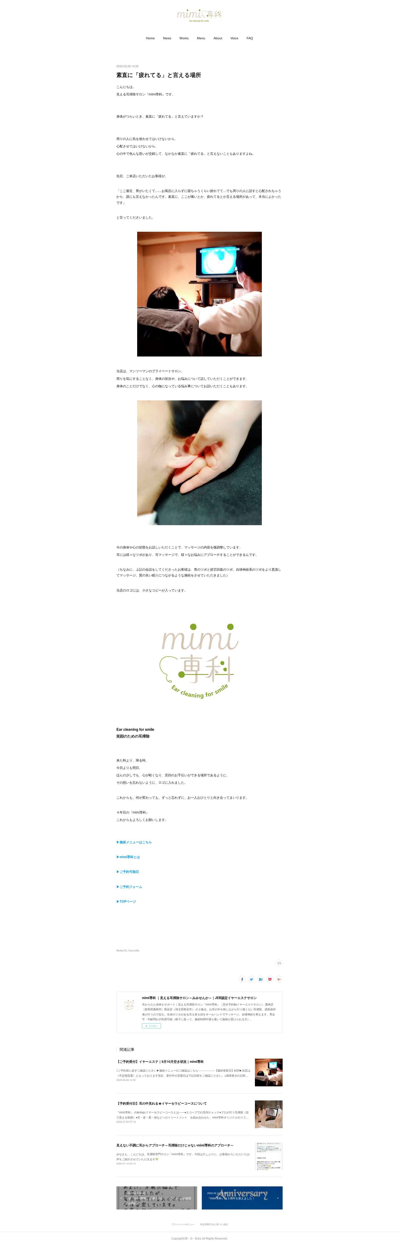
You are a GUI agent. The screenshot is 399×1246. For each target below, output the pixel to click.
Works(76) (121, 950)
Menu (201, 38)
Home (150, 38)
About (218, 38)
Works (184, 38)
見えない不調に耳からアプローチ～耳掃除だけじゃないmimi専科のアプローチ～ (175, 1145)
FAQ (250, 38)
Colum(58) (133, 950)
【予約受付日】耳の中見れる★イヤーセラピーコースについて (161, 1103)
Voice (234, 38)
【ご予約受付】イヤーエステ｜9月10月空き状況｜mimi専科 (160, 1061)
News (167, 38)
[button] (150, 38)
